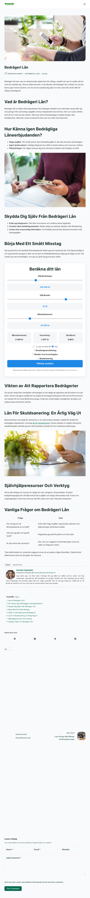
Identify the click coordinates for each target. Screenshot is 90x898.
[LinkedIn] (75, 639)
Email (37, 849)
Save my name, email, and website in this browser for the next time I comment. (33, 882)
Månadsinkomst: (45, 314)
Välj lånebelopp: (45, 276)
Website (65, 849)
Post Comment (13, 888)
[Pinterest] (55, 639)
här (76, 370)
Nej (56, 347)
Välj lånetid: (45, 295)
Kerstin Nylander (24, 570)
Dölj (17, 597)
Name (9, 849)
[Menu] (84, 4)
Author (8, 565)
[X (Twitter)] (35, 639)
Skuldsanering (46, 358)
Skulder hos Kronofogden (46, 354)
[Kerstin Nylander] (10, 574)
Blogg (44, 74)
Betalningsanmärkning (45, 350)
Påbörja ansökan (45, 363)
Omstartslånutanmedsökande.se (45, 573)
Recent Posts (17, 565)
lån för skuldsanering (41, 423)
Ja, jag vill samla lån (43, 347)
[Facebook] (15, 639)
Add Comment (13, 858)
